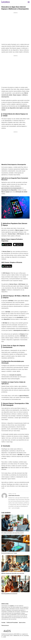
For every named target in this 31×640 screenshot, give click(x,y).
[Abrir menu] (29, 2)
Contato (3, 622)
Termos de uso (5, 625)
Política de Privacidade (12, 622)
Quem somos (22, 622)
